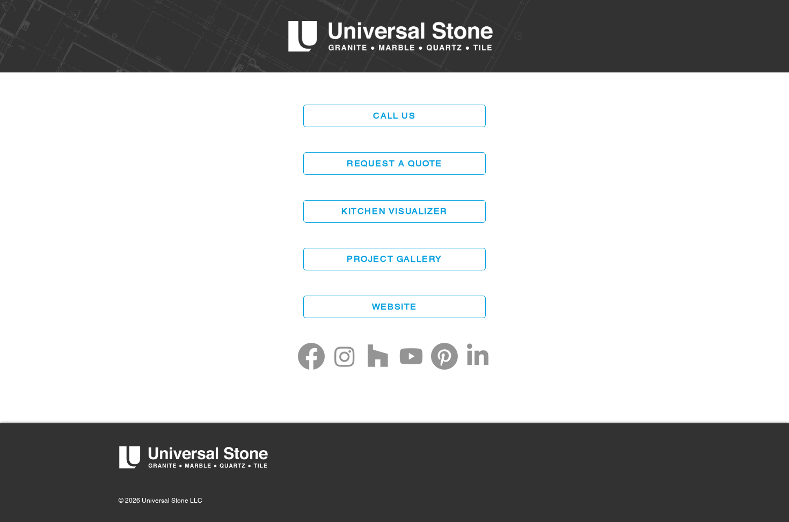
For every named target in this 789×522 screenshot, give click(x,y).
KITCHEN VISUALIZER (394, 211)
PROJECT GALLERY (394, 259)
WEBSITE (394, 307)
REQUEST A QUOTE (394, 163)
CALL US (394, 116)
